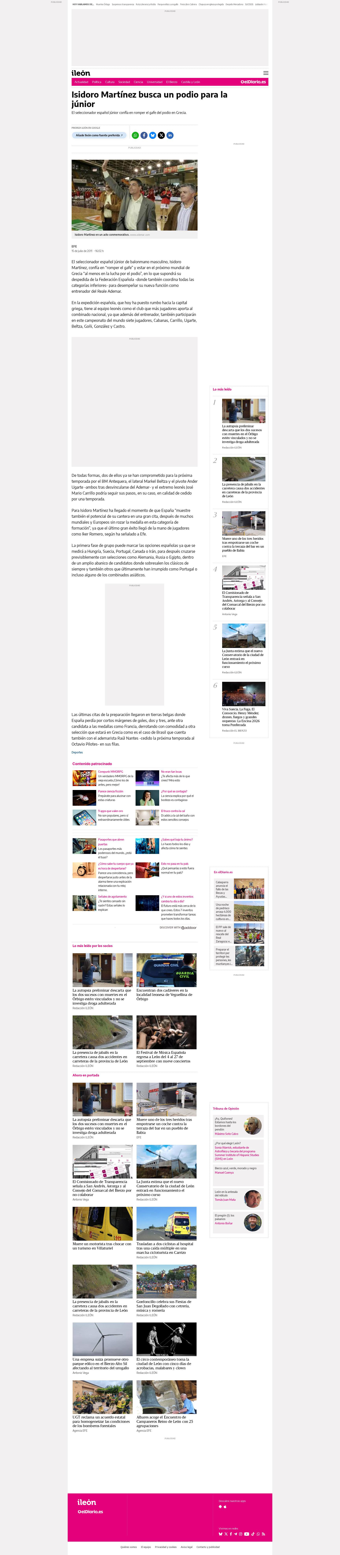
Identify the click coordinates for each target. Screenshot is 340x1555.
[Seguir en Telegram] (235, 1534)
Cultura (110, 82)
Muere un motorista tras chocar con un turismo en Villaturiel (102, 1245)
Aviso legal (186, 1547)
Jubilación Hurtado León (265, 4)
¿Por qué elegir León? (228, 1143)
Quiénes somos (129, 1547)
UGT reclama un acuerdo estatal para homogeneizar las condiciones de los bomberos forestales (101, 1421)
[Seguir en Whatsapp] (258, 1534)
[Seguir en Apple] (225, 1506)
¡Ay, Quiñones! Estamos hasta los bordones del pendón (225, 1124)
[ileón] (99, 1502)
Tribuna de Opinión (226, 1108)
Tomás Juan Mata (225, 1199)
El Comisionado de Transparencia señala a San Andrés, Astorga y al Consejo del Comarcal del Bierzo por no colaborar (102, 1188)
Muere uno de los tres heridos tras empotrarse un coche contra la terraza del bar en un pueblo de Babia (164, 1126)
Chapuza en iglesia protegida (211, 4)
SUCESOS (249, 4)
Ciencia (138, 82)
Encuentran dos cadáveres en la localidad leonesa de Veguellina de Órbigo (164, 994)
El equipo (146, 1547)
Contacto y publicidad (208, 1547)
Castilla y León (190, 82)
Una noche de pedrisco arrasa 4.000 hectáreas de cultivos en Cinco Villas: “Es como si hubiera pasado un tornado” (223, 912)
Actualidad (81, 82)
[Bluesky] (152, 135)
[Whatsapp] (135, 135)
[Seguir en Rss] (263, 1534)
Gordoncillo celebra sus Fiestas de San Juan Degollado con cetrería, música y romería (164, 1306)
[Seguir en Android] (220, 1506)
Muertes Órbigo (103, 4)
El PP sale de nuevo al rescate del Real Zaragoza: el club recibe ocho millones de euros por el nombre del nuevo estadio (223, 934)
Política (96, 82)
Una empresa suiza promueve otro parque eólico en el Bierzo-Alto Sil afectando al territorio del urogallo (101, 1363)
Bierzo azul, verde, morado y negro (236, 1168)
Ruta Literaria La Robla (146, 4)
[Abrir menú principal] (265, 73)
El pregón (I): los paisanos (224, 1217)
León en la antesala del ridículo (226, 1193)
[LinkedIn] (170, 135)
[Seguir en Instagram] (240, 1534)
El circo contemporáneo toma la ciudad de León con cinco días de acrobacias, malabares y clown (164, 1363)
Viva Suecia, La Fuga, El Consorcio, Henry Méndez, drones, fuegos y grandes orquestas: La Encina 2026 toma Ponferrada (241, 717)
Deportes (77, 752)
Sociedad (124, 82)
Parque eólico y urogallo (168, 4)
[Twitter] (161, 135)
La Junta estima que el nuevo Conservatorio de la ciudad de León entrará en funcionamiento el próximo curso (165, 1188)
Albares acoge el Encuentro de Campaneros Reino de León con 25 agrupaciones (165, 1421)
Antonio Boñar (224, 1223)
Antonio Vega (81, 1199)
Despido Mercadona (234, 4)
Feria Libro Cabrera (188, 4)
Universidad (154, 82)
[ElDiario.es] (253, 82)
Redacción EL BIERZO (234, 730)
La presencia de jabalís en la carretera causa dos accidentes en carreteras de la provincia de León (100, 1056)
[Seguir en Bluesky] (220, 1534)
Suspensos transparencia (123, 4)
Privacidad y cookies (166, 1547)
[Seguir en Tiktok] (253, 1534)
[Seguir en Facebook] (231, 1534)
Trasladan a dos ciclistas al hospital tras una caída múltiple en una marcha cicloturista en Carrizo (165, 1248)
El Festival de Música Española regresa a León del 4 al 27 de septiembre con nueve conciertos (163, 1056)
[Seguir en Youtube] (246, 1534)
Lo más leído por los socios (93, 946)
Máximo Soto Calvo (226, 1133)
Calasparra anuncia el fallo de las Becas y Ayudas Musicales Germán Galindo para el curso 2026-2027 (223, 889)
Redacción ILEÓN (83, 1008)
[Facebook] (144, 135)
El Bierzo (171, 82)
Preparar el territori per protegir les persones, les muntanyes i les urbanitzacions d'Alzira (224, 956)
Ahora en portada (86, 1075)
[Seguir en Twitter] (226, 1534)
